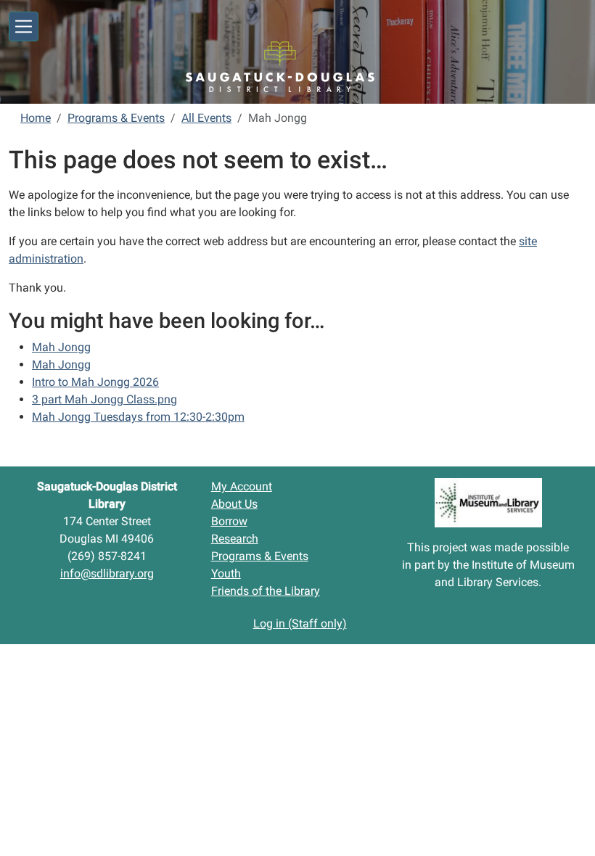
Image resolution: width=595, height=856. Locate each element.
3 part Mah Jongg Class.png (104, 399)
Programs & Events (116, 118)
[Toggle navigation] (23, 26)
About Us (234, 504)
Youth (226, 573)
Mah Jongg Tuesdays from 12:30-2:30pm (138, 417)
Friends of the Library (265, 591)
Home (35, 118)
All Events (206, 118)
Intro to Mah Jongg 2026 (95, 382)
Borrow (229, 521)
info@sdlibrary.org (107, 573)
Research (234, 539)
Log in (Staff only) (300, 623)
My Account (241, 486)
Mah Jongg (61, 347)
